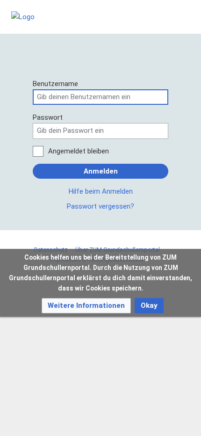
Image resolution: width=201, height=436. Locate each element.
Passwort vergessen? (100, 206)
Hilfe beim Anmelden (101, 191)
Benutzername (55, 84)
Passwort (48, 117)
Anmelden (101, 171)
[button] (86, 305)
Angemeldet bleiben (78, 151)
